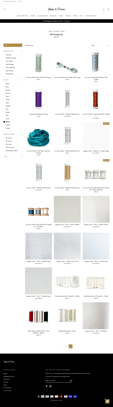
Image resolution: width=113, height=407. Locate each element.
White (7, 45)
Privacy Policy (7, 387)
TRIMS (75, 16)
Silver (7, 118)
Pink (7, 109)
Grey (7, 103)
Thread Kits (9, 74)
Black (7, 84)
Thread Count (9, 134)
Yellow (8, 125)
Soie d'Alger (10, 64)
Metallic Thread (11, 58)
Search (5, 373)
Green (8, 99)
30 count (9, 138)
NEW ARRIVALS (22, 16)
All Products (56, 31)
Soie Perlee (9, 71)
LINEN (61, 16)
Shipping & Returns (9, 376)
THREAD (68, 16)
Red (7, 115)
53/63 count (10, 147)
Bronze (8, 90)
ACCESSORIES (43, 16)
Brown (8, 93)
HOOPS (32, 16)
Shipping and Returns (10, 1)
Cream (8, 128)
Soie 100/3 (9, 61)
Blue (7, 87)
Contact (6, 382)
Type (5, 156)
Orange (8, 106)
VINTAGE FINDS (90, 16)
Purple (8, 112)
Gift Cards (6, 379)
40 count (9, 141)
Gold (7, 96)
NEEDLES (53, 16)
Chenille (8, 55)
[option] (56, 21)
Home (50, 31)
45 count (9, 144)
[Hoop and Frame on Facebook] (47, 386)
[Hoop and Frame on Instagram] (50, 386)
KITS (81, 16)
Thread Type (8, 51)
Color (6, 80)
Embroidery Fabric (12, 150)
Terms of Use (7, 390)
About (19, 1)
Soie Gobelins (10, 67)
